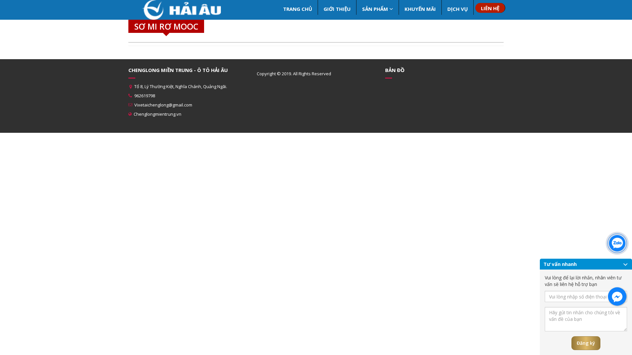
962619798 (144, 96)
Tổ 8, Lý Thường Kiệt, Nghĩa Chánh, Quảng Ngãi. (180, 86)
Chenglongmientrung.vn (157, 114)
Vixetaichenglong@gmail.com (163, 105)
